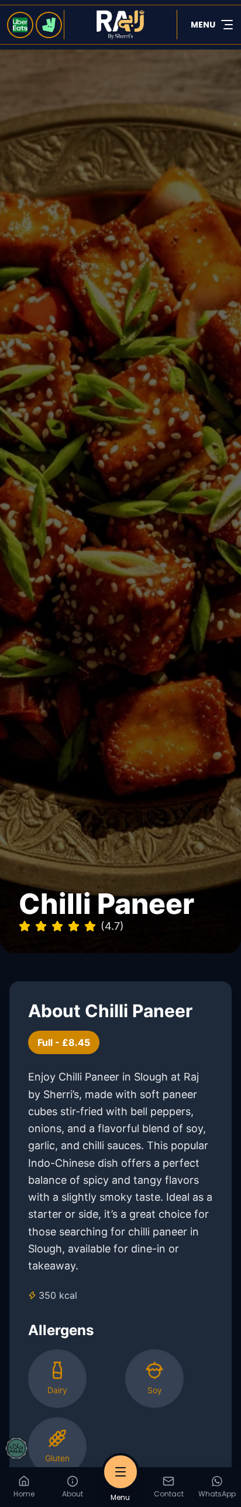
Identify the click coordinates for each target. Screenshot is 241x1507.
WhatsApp (217, 1494)
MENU (203, 25)
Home (24, 1494)
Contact (169, 1494)
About (72, 1494)
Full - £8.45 (63, 1042)
